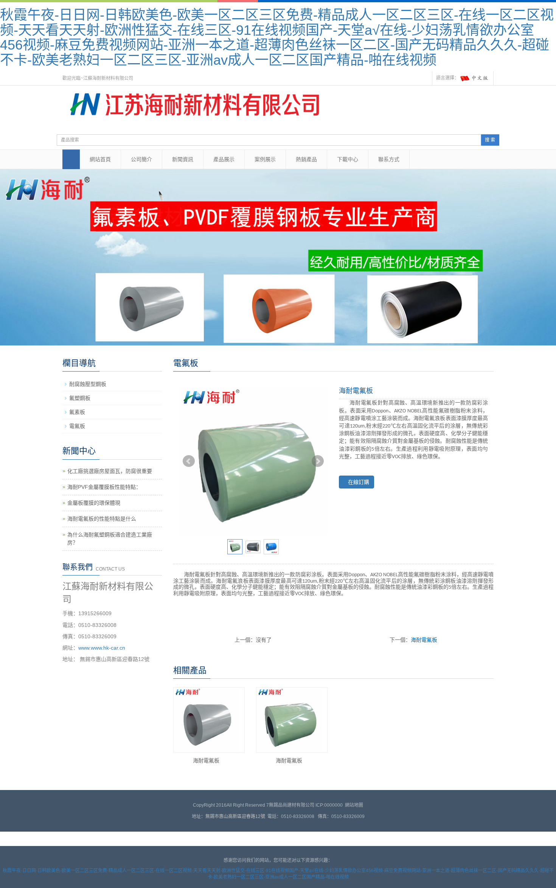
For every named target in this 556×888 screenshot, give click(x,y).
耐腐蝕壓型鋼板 (87, 384)
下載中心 (347, 159)
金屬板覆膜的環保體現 (93, 503)
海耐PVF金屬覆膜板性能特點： (104, 487)
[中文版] (474, 78)
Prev (189, 461)
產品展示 (224, 159)
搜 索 (490, 140)
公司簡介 (141, 159)
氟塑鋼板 (79, 398)
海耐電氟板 (424, 640)
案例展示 (265, 159)
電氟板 (77, 426)
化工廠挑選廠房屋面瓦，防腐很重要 (109, 471)
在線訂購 (358, 482)
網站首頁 (100, 159)
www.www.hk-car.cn (101, 648)
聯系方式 (388, 159)
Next (318, 461)
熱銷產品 (306, 159)
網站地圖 (354, 805)
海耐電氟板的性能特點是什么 (101, 519)
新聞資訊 (182, 159)
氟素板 (77, 412)
